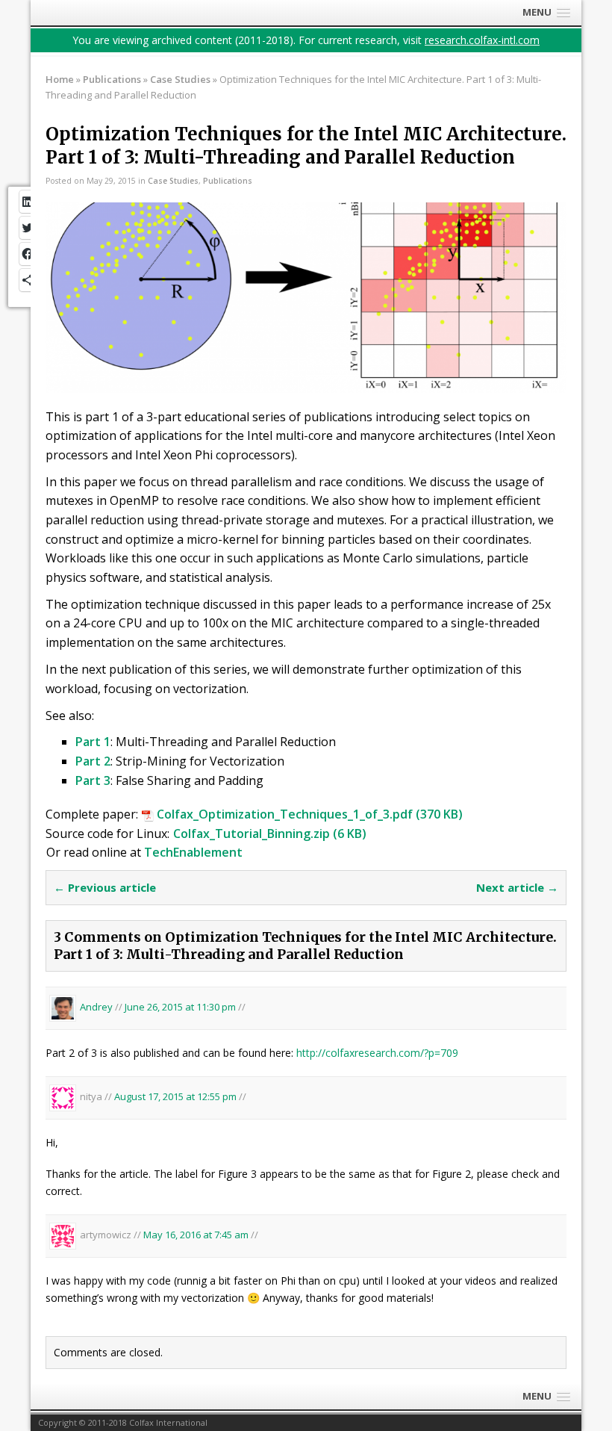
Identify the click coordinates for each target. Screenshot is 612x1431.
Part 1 (92, 741)
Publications (112, 79)
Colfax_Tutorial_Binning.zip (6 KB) (269, 833)
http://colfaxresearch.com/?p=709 (377, 1053)
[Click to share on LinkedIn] (28, 201)
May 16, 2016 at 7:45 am (197, 1235)
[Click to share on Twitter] (28, 228)
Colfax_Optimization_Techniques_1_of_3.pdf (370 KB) (308, 814)
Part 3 (92, 780)
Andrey (96, 1007)
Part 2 (92, 761)
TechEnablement (193, 852)
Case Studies (173, 181)
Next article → (517, 887)
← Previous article (105, 887)
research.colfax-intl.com (482, 40)
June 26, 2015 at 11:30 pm (181, 1007)
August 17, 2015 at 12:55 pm (176, 1096)
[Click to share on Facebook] (28, 254)
